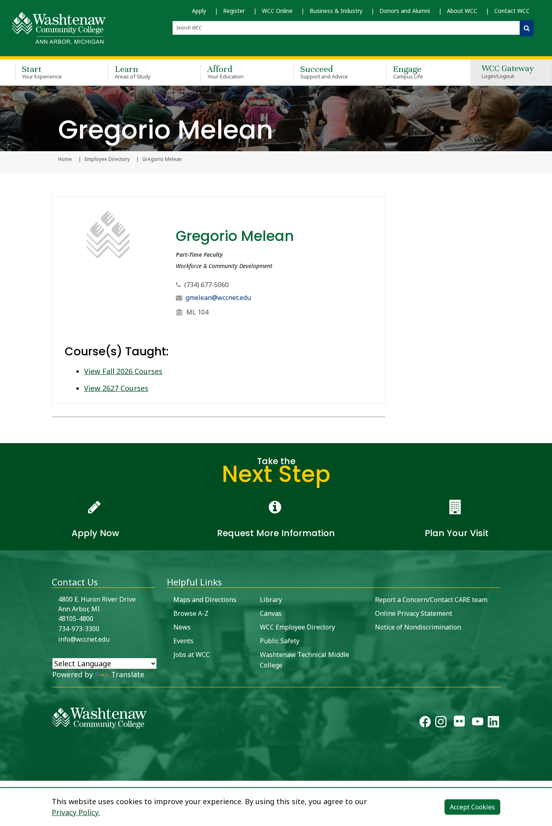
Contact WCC (512, 11)
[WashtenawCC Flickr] (459, 723)
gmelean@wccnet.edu (218, 297)
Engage (408, 71)
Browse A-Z (191, 613)
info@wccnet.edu (84, 639)
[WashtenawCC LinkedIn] (493, 723)
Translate (127, 674)
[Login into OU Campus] (5, 774)
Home (65, 159)
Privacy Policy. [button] (76, 812)
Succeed (324, 71)
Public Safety (279, 640)
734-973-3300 (78, 628)
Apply (199, 11)
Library (271, 599)
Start (42, 71)
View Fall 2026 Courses (123, 371)
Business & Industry (336, 11)
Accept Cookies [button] (472, 807)
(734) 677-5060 (206, 284)
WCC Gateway (508, 72)
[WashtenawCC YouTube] (478, 723)
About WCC (462, 11)
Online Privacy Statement (413, 613)
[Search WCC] (527, 28)
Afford (225, 71)
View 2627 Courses (116, 388)
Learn (133, 71)
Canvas (271, 613)
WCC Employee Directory (297, 627)
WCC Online (277, 11)
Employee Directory (107, 159)
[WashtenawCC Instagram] (441, 723)
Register (234, 11)
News (182, 627)
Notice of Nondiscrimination (418, 627)
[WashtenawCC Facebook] (425, 723)
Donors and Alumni (404, 11)
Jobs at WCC (191, 654)
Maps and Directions (204, 599)
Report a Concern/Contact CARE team (431, 599)
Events (183, 640)
